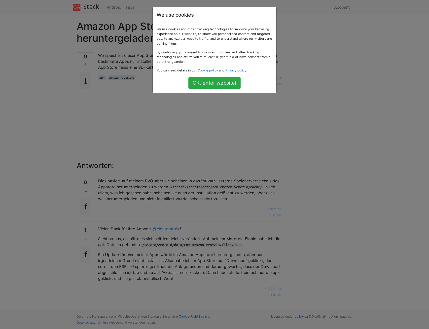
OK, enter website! (214, 83)
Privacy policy (235, 70)
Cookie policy (208, 70)
